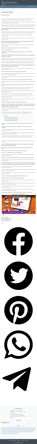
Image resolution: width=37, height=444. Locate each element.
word (17, 433)
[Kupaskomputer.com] (3, 0)
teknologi (26, 431)
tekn (23, 431)
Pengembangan (32, 429)
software (20, 431)
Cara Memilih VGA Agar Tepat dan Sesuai (11, 120)
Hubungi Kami (14, 440)
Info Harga (3, 429)
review (6, 431)
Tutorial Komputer (13, 433)
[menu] (2, 6)
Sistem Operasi (10, 431)
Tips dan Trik (4, 433)
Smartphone (16, 431)
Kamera (16, 429)
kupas (28, 429)
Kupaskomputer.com (20, 442)
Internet (13, 429)
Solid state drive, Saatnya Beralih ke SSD (11, 117)
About (10, 440)
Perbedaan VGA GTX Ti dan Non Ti (16, 410)
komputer (24, 429)
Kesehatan (20, 429)
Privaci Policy (23, 440)
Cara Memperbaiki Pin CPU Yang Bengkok (17, 415)
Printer (3, 431)
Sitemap (27, 440)
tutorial (8, 433)
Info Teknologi (8, 429)
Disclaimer (18, 440)
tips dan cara (31, 431)
